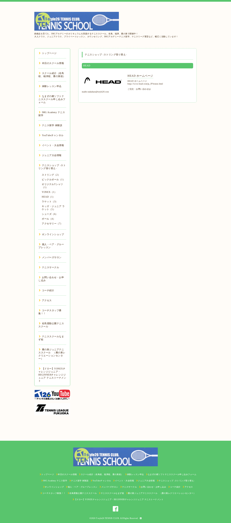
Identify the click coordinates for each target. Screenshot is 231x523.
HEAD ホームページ (140, 75)
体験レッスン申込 (52, 86)
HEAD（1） (48, 197)
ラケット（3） (50, 201)
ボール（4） (48, 219)
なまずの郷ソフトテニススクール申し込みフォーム (51, 99)
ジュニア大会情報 (52, 155)
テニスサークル (50, 267)
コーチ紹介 (48, 290)
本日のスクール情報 (53, 63)
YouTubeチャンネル (53, 135)
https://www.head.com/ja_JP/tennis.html (145, 84)
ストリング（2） (51, 175)
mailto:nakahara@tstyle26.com (95, 92)
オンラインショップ (53, 234)
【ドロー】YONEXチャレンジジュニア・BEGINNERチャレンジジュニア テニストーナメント (52, 374)
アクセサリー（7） (52, 223)
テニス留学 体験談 (52, 125)
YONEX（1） (49, 192)
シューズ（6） (50, 214)
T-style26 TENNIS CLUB (107, 518)
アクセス (47, 300)
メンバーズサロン (52, 257)
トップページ (49, 53)
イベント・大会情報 (53, 145)
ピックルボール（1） (53, 179)
